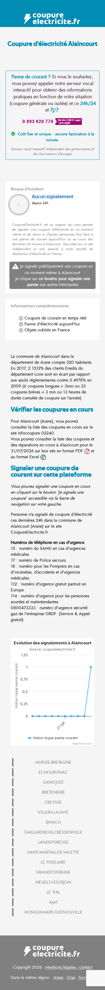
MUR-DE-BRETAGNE (53, 762)
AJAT (53, 902)
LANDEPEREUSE (53, 842)
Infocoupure (29, 433)
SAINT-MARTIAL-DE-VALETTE (53, 852)
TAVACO (53, 822)
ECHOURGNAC (53, 772)
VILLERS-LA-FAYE (53, 812)
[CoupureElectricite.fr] (52, 19)
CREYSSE (53, 802)
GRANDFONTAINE (53, 872)
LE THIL (53, 892)
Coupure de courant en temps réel (54, 318)
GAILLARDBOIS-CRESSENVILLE (53, 832)
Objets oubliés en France (46, 330)
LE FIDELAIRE (53, 862)
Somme (85, 978)
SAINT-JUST (53, 782)
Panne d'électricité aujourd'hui (51, 324)
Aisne (58, 978)
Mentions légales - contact (69, 967)
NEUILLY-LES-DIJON (53, 882)
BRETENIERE (53, 792)
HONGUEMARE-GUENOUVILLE (53, 912)
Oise (71, 978)
